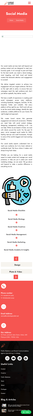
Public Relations (5, 377)
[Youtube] (13, 358)
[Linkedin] (19, 358)
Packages (3, 389)
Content (3, 369)
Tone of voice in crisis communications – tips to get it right (18, 410)
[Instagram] (7, 358)
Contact (3, 393)
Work (2, 381)
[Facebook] (26, 358)
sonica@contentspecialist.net (10, 316)
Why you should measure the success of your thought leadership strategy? (18, 405)
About (2, 385)
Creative (3, 373)
